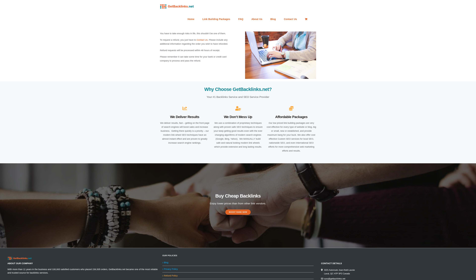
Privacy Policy (171, 269)
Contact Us (202, 40)
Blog (166, 262)
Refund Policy (171, 275)
